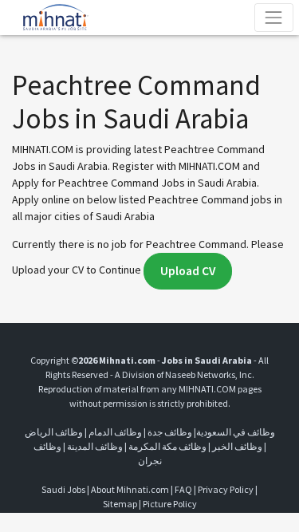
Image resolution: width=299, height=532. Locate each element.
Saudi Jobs (63, 489)
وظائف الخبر (237, 446)
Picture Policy (170, 504)
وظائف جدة (170, 432)
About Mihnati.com (131, 489)
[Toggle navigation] (273, 17)
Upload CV (187, 270)
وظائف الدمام (115, 432)
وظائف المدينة (95, 446)
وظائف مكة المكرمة (167, 446)
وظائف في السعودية (235, 432)
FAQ (183, 489)
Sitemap (120, 504)
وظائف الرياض (54, 432)
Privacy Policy (226, 489)
